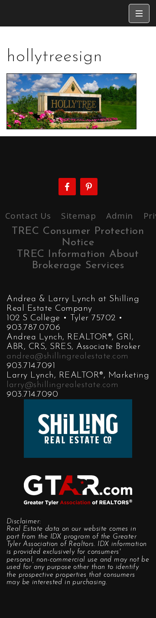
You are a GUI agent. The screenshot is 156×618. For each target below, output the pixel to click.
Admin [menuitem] (119, 215)
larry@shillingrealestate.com (62, 385)
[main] (78, 77)
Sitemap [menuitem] (78, 215)
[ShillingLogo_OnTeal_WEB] (78, 427)
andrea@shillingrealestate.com (67, 356)
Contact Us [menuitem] (28, 215)
